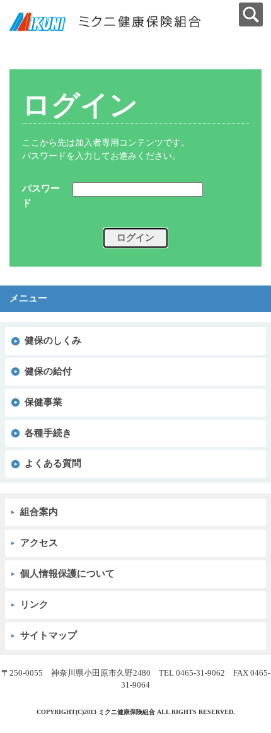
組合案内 (39, 512)
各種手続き (48, 433)
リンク (34, 604)
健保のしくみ (53, 340)
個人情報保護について (67, 574)
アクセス (39, 543)
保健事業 (43, 402)
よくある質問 (53, 463)
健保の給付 (48, 371)
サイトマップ (48, 635)
